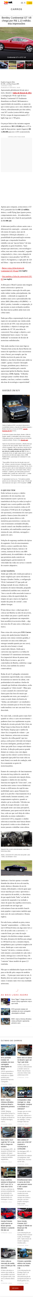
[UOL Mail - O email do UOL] (22, 3)
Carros (16, 9)
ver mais (15, 1288)
